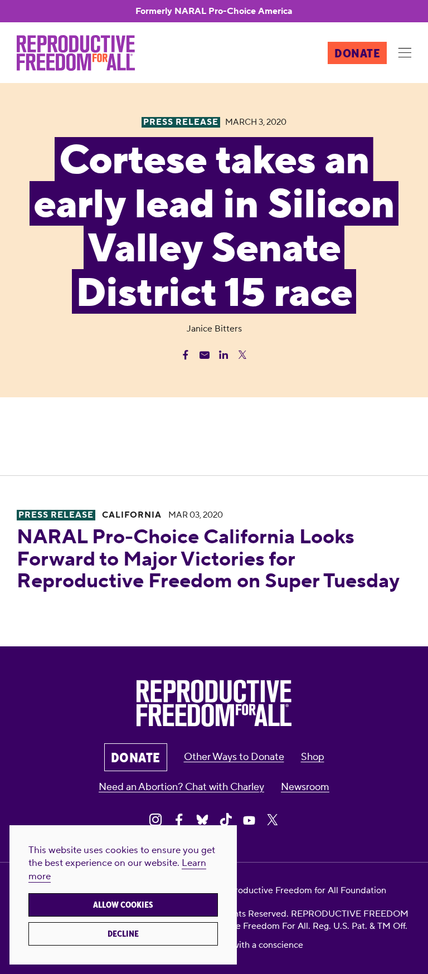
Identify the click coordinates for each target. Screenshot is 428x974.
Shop (312, 757)
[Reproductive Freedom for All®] (76, 53)
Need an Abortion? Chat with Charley (181, 787)
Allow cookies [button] (123, 904)
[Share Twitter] (242, 355)
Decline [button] (123, 933)
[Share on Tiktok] (226, 820)
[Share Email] (204, 355)
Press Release (56, 515)
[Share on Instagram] (155, 820)
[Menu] (404, 53)
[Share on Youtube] (249, 820)
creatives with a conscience (248, 945)
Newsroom (305, 787)
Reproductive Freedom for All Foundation (302, 890)
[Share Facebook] (185, 355)
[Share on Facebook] (179, 820)
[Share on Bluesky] (202, 820)
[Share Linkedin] (223, 355)
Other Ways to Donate (234, 757)
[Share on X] (272, 820)
